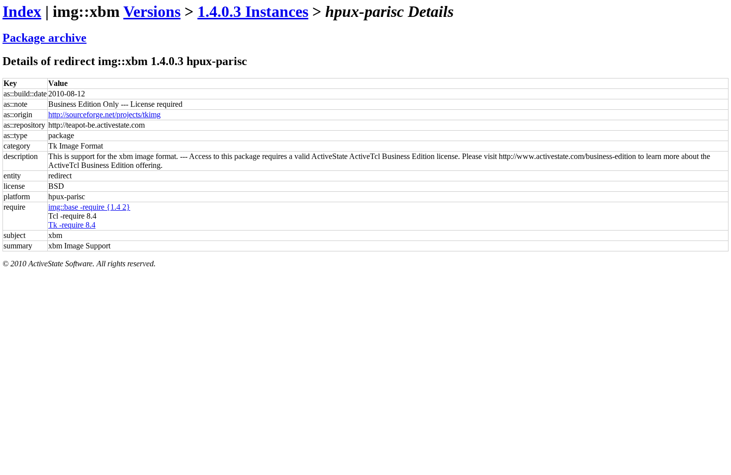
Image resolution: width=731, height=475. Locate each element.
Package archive (44, 37)
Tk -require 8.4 (71, 225)
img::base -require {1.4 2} (89, 207)
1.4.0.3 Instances (252, 11)
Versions (152, 11)
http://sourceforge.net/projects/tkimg (104, 114)
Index (21, 11)
